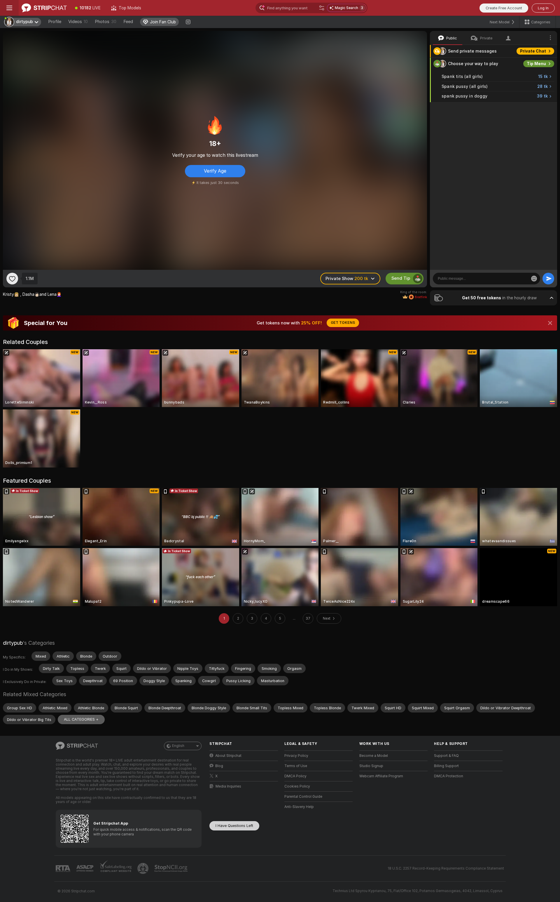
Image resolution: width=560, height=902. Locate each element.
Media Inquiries (228, 786)
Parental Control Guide (303, 797)
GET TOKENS (343, 323)
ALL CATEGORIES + (81, 719)
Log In (543, 8)
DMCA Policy (295, 776)
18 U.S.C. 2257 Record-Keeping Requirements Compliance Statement (446, 868)
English (178, 746)
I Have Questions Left (234, 825)
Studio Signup (371, 766)
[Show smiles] (534, 278)
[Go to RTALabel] (63, 868)
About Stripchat (228, 756)
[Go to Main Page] (44, 8)
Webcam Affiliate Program (381, 776)
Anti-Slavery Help (299, 807)
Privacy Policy (296, 756)
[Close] (550, 323)
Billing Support (446, 766)
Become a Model (373, 756)
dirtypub (13, 643)
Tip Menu (536, 63)
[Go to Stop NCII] (171, 868)
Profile (54, 21)
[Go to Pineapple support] (143, 868)
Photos (105, 21)
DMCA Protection (448, 776)
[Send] (548, 278)
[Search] (322, 8)
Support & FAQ (446, 756)
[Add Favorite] (12, 278)
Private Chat (533, 51)
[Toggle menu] (9, 8)
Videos (78, 21)
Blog (219, 766)
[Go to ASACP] (85, 868)
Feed (128, 21)
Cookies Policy (297, 786)
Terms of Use (295, 766)
